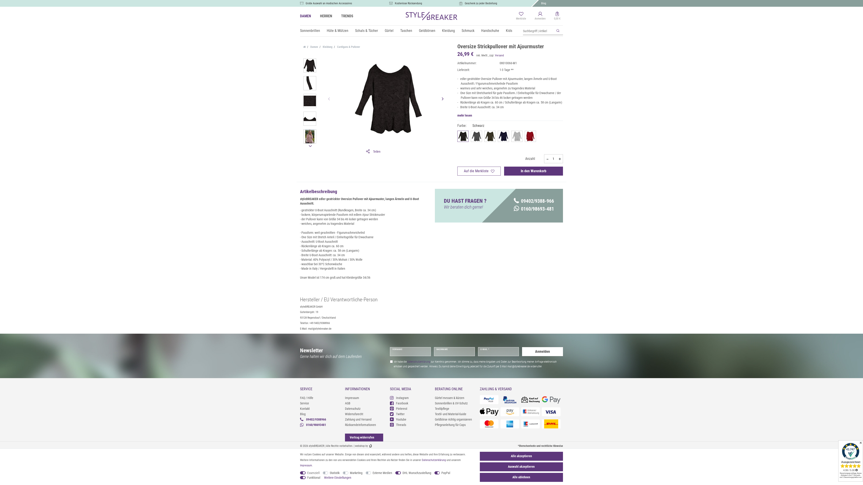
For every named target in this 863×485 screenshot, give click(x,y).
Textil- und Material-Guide (450, 414)
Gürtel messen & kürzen (449, 398)
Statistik (335, 473)
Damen (314, 46)
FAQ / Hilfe (306, 398)
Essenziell (313, 473)
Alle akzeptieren (521, 456)
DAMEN (305, 16)
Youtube (401, 419)
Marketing (356, 473)
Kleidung (448, 31)
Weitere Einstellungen (337, 477)
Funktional (313, 477)
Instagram (402, 398)
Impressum (352, 398)
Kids (509, 31)
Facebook (402, 403)
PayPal (445, 473)
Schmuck (468, 31)
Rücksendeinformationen (360, 425)
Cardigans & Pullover (348, 46)
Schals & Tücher (366, 31)
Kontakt (305, 408)
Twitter (400, 414)
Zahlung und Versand (358, 419)
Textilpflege (442, 408)
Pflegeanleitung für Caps (450, 425)
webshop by (361, 446)
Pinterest (401, 408)
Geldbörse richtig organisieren (453, 419)
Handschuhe (490, 31)
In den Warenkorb (533, 171)
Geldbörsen (427, 31)
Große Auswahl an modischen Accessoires (329, 3)
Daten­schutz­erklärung (434, 460)
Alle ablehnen (521, 477)
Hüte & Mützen (337, 31)
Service (304, 403)
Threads (401, 425)
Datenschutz (352, 408)
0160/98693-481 (537, 209)
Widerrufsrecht (354, 414)
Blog (543, 3)
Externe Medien (382, 473)
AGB (347, 403)
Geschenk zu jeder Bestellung (481, 3)
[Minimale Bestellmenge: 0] (547, 158)
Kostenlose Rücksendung (408, 3)
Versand (499, 55)
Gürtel (389, 31)
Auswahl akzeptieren (521, 466)
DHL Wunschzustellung (417, 473)
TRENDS (347, 16)
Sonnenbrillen (310, 31)
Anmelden (542, 351)
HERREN (326, 16)
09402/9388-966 (537, 201)
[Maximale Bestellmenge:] (560, 158)
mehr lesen (464, 115)
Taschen (406, 31)
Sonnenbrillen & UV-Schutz (451, 403)
